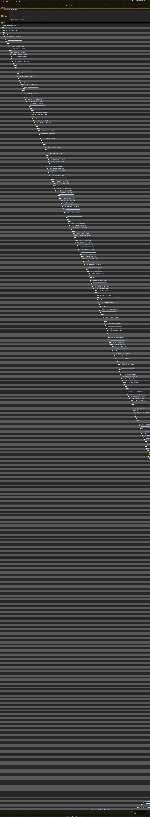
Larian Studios (3, 1)
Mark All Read (8, 814)
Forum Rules (3, 814)
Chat (16, 1)
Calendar (137, 3)
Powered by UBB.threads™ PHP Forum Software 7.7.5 (75, 816)
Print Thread (2, 7)
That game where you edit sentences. (9, 25)
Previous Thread (70, 5)
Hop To (132, 811)
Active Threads (143, 3)
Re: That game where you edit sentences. (9, 9)
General (13, 1)
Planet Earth (5, 16)
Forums (8, 1)
